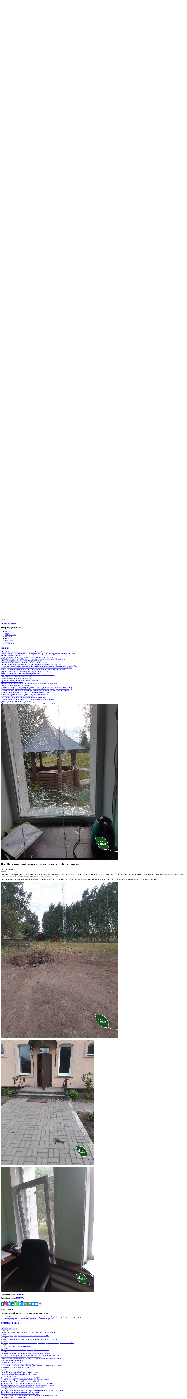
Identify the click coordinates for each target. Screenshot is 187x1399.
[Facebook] (2, 1304)
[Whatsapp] (16, 1304)
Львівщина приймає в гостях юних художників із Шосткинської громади (30, 1319)
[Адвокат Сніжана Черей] (93, 30)
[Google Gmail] (40, 1304)
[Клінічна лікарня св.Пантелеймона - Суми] (93, 15)
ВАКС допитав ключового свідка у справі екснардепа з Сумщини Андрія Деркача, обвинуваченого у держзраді (43, 1317)
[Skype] (23, 1304)
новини (5, 648)
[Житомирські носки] (93, 45)
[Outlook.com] (36, 1304)
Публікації (8, 636)
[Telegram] (19, 1304)
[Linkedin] (12, 1304)
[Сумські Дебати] (8, 624)
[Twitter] (9, 1304)
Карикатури (9, 640)
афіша (7, 638)
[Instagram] (6, 1304)
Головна (7, 631)
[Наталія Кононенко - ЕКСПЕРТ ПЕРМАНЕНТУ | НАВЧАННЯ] (93, 60)
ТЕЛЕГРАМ (20, 1294)
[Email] (29, 1304)
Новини (7, 633)
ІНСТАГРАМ (20, 1298)
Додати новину (10, 643)
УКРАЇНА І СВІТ (10, 635)
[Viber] (26, 1304)
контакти (8, 642)
